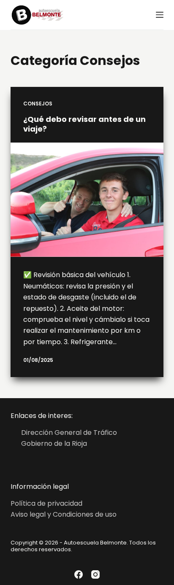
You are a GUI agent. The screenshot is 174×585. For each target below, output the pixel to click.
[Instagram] (95, 574)
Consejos (37, 103)
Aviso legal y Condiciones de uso (64, 514)
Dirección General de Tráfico (69, 432)
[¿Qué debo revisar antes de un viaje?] (87, 200)
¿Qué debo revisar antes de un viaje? (84, 124)
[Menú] (159, 15)
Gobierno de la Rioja (54, 443)
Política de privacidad (46, 503)
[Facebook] (78, 574)
